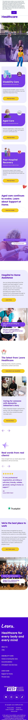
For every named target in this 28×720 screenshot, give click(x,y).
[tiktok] (22, 697)
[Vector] (6, 697)
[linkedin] (17, 697)
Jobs (3, 650)
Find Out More (11, 98)
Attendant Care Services (9, 665)
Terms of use (14, 711)
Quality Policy (19, 709)
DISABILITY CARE (7, 656)
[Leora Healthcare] (8, 626)
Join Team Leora (10, 549)
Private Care (5, 677)
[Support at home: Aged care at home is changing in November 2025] (14, 386)
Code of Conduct (10, 709)
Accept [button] (14, 12)
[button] (3, 430)
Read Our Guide (10, 210)
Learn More (9, 300)
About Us (4, 647)
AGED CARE (5, 671)
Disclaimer (18, 707)
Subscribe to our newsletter (13, 371)
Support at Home (7, 674)
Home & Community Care (9, 659)
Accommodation (6, 662)
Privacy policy (10, 707)
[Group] (11, 697)
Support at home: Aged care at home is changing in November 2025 (14, 404)
